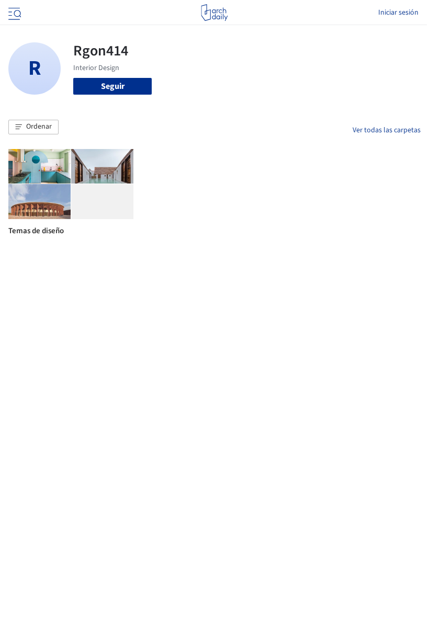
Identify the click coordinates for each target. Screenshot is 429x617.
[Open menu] (13, 12)
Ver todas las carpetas (387, 130)
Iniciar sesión (398, 12)
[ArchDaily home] (214, 12)
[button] (33, 127)
